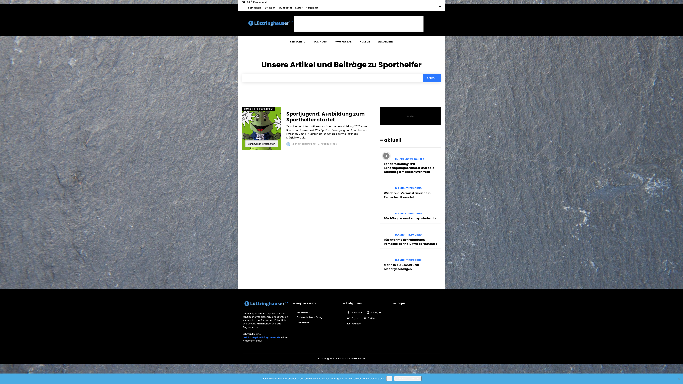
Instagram (377, 312)
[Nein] (678, 379)
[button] (440, 5)
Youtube (356, 323)
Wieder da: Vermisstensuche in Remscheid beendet (407, 195)
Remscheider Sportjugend (258, 109)
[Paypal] (348, 318)
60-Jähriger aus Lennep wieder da (410, 218)
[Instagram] (368, 312)
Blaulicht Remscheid (408, 188)
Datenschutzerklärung (408, 378)
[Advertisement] (358, 24)
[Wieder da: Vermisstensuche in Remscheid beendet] (386, 185)
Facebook (357, 312)
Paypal (355, 318)
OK (389, 378)
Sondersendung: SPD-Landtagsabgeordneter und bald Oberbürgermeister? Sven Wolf (409, 168)
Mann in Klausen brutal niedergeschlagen (401, 267)
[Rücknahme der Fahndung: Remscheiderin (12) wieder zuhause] (386, 232)
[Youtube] (348, 323)
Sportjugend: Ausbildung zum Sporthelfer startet (325, 116)
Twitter (371, 318)
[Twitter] (365, 318)
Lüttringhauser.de (304, 144)
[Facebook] (348, 312)
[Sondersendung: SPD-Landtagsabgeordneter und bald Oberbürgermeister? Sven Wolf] (386, 156)
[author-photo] (288, 144)
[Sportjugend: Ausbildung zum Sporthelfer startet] (261, 128)
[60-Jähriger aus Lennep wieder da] (386, 210)
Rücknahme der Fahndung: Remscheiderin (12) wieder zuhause (410, 242)
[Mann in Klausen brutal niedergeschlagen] (386, 257)
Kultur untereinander (409, 159)
